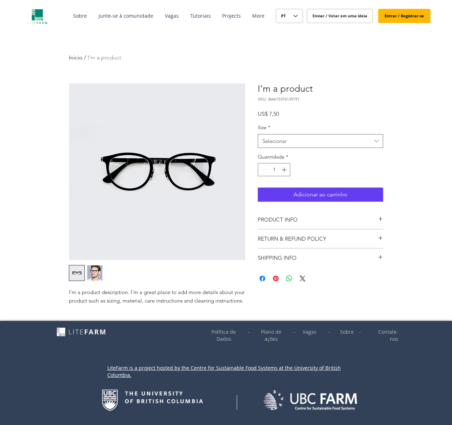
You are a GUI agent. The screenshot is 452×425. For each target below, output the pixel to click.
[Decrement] (263, 169)
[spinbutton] (274, 169)
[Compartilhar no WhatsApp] (289, 278)
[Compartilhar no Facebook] (262, 278)
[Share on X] (302, 278)
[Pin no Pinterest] (276, 278)
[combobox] (320, 141)
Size (264, 127)
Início (76, 57)
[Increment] (284, 169)
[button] (80, 16)
